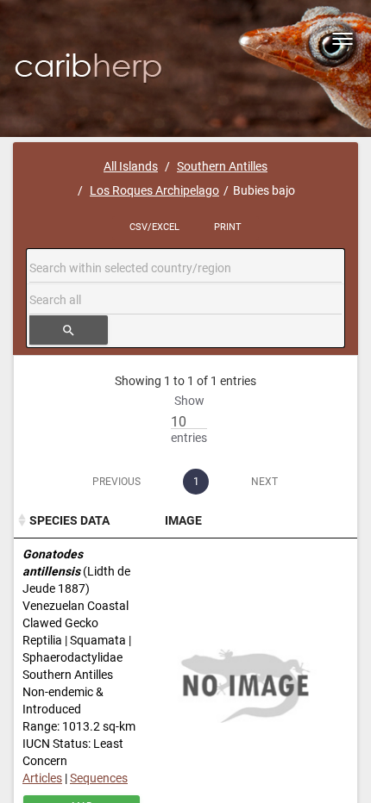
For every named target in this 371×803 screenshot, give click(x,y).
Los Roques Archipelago (154, 190)
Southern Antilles (222, 166)
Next (264, 482)
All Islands (131, 166)
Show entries (189, 419)
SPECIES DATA (69, 520)
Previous (116, 482)
